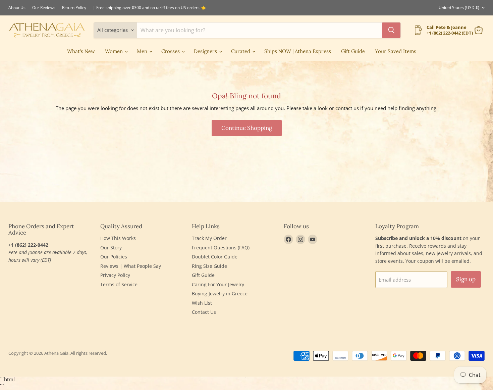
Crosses (171, 51)
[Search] (391, 30)
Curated (241, 51)
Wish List (202, 303)
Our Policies (113, 256)
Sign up (466, 279)
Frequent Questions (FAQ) (221, 247)
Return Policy (74, 7)
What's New (81, 51)
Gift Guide (353, 51)
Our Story (111, 247)
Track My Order (209, 238)
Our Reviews (43, 7)
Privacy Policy (115, 275)
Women (114, 51)
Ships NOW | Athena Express (297, 51)
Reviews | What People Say (130, 266)
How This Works (118, 238)
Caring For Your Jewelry (218, 284)
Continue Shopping (246, 128)
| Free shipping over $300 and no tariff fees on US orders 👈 (149, 7)
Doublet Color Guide (214, 256)
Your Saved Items (395, 51)
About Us (16, 7)
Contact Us (204, 312)
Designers (206, 51)
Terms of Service (119, 284)
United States (459, 7)
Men (143, 51)
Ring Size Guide (209, 266)
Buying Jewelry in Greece (220, 293)
